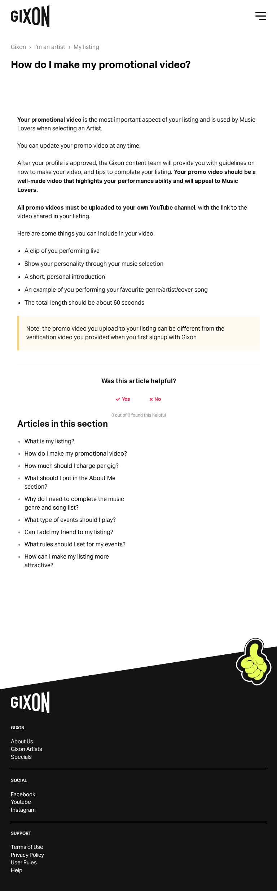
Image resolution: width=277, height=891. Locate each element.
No (157, 399)
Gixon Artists (26, 749)
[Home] (30, 16)
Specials (21, 756)
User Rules (24, 862)
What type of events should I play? (70, 520)
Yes (126, 399)
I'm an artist (49, 47)
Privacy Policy (27, 854)
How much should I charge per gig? (72, 466)
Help (16, 870)
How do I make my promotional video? (76, 453)
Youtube (21, 801)
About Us (22, 741)
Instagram (23, 809)
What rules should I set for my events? (75, 544)
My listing (86, 47)
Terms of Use (27, 846)
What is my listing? (49, 441)
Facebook (23, 794)
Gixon (18, 47)
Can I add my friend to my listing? (69, 532)
